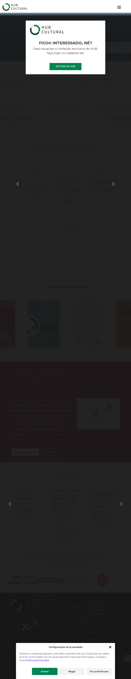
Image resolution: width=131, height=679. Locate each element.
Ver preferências (99, 671)
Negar (72, 671)
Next (113, 183)
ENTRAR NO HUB (65, 66)
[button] (110, 647)
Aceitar (45, 671)
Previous (17, 183)
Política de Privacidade (37, 660)
